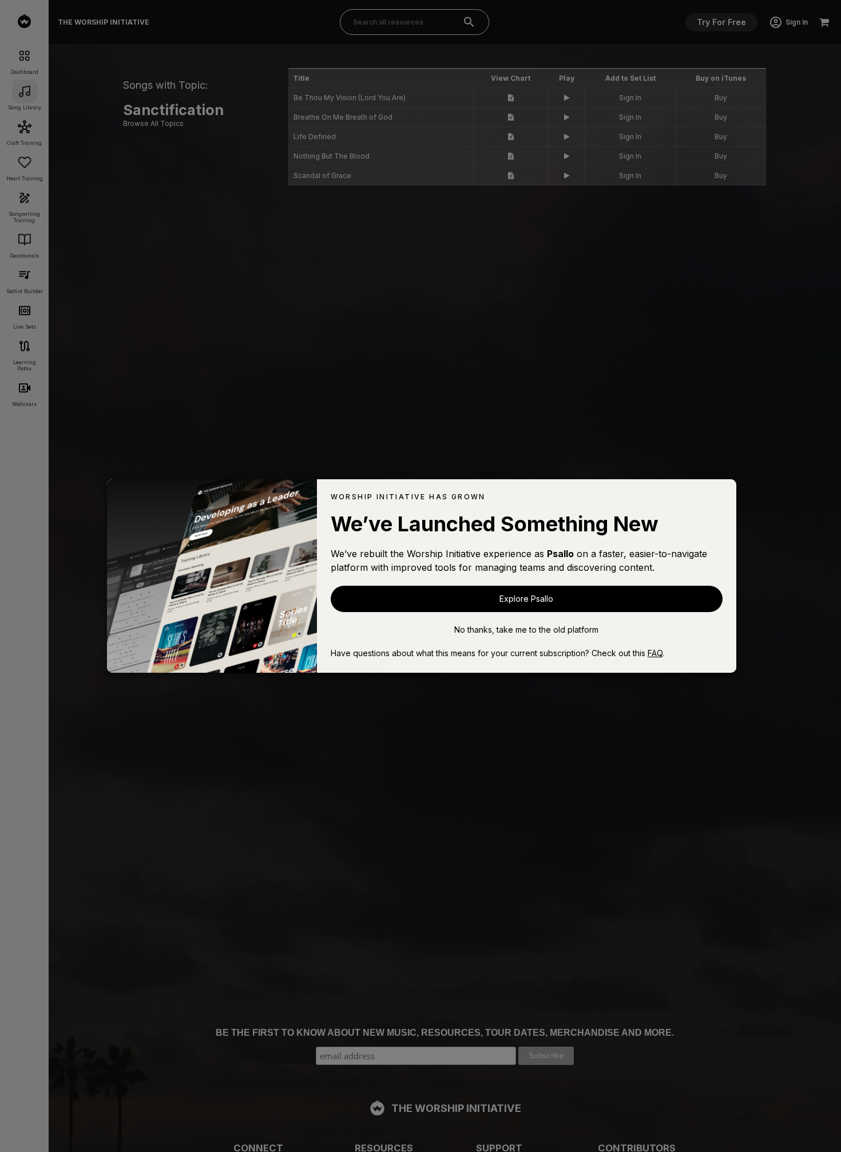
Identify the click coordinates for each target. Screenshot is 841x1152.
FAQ (655, 653)
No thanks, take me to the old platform (526, 629)
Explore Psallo (526, 598)
